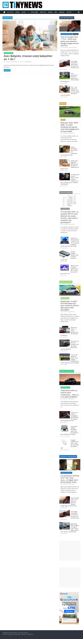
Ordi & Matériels (65, 208)
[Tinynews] (4, 12)
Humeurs (61, 12)
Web (55, 12)
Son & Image (34, 12)
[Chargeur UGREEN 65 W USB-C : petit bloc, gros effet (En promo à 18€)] (64, 439)
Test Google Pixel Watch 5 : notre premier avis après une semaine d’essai (75, 64)
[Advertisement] (70, 551)
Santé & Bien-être (8, 53)
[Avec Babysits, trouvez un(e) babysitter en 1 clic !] (30, 21)
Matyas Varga (73, 47)
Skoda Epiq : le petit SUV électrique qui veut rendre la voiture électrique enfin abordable (70, 305)
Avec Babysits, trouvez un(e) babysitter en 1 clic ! (28, 57)
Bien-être (43, 12)
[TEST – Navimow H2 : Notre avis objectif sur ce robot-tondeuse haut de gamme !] (64, 72)
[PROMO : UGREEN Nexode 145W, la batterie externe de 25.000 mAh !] (64, 251)
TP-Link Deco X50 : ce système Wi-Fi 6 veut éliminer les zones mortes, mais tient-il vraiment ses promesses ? (69, 217)
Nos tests (10, 12)
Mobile (17, 12)
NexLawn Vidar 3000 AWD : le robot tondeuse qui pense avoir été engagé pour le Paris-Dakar (70, 126)
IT (28, 12)
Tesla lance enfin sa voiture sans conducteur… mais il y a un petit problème (70, 393)
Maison (50, 12)
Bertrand (15, 61)
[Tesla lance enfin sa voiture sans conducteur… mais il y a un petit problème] (70, 375)
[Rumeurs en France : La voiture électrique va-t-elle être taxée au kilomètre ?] (64, 326)
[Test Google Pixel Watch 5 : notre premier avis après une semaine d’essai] (64, 60)
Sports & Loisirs (65, 298)
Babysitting (29, 61)
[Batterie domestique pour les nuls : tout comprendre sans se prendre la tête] (64, 146)
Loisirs (24, 12)
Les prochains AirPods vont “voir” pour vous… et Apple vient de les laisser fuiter (70, 478)
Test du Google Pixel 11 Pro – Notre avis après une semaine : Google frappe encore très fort (70, 41)
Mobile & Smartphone (66, 34)
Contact (69, 12)
